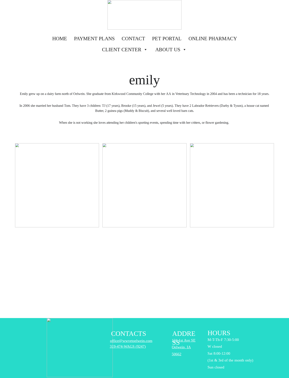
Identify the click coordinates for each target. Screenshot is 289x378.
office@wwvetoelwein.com (131, 341)
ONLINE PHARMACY (213, 38)
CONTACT (133, 38)
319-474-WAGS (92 (125, 346)
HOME (59, 38)
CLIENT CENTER (121, 49)
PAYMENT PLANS (94, 38)
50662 (176, 354)
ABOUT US (167, 49)
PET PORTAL (167, 38)
